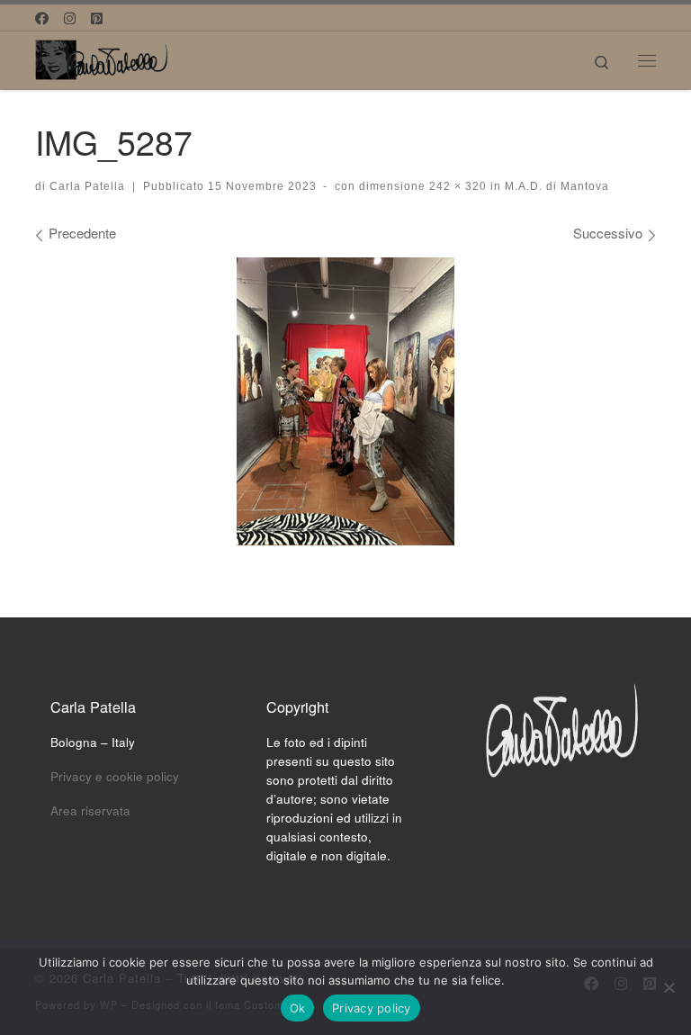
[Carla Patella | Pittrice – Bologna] (102, 56)
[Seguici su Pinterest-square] (97, 17)
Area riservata (90, 810)
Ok (298, 1008)
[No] (669, 987)
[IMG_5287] (345, 401)
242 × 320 (456, 186)
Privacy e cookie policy (114, 776)
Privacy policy (371, 1008)
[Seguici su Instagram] (70, 17)
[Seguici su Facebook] (42, 17)
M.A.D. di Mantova (555, 186)
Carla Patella (87, 186)
